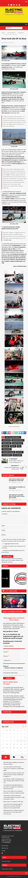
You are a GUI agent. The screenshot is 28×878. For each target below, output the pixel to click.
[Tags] (14, 757)
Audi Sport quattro (17, 440)
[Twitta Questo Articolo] (5, 432)
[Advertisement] (15, 19)
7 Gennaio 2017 (14, 499)
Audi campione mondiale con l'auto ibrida (17, 487)
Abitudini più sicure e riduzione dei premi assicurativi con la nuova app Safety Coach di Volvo (14, 812)
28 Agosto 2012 (14, 490)
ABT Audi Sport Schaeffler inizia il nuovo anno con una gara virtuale (16, 496)
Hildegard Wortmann (8, 452)
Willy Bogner (17, 455)
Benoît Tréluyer (17, 443)
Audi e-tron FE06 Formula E (13, 437)
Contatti (3, 850)
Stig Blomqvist (7, 455)
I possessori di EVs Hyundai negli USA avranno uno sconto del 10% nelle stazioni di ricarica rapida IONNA (13, 806)
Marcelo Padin (5, 845)
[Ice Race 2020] (14, 328)
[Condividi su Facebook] (3, 432)
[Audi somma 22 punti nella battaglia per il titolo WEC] (5, 480)
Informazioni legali (6, 861)
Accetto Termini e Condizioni (14, 668)
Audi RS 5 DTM (6, 440)
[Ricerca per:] (14, 28)
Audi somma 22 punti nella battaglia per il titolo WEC (16, 479)
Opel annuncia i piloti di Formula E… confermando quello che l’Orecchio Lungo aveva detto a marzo (14, 797)
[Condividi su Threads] (25, 432)
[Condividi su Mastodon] (18, 432)
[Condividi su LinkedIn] (7, 432)
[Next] (23, 578)
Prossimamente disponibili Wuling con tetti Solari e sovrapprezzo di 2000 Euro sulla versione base (13, 786)
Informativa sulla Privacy (10, 673)
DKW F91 (13, 446)
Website (4, 535)
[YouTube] (11, 4)
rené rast (19, 452)
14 (17, 741)
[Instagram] (14, 4)
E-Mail (3, 530)
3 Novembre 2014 (15, 482)
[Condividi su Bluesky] (23, 432)
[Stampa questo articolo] (14, 432)
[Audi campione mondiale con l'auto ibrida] (5, 488)
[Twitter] (16, 4)
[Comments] (22, 757)
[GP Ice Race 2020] (14, 276)
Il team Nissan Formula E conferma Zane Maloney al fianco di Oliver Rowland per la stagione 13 (14, 774)
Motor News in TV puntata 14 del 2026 (13, 801)
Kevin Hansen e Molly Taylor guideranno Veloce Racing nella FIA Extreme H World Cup (14, 780)
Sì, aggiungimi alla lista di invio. (11, 543)
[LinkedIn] (19, 4)
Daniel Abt (5, 446)
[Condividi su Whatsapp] (16, 432)
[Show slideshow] (14, 426)
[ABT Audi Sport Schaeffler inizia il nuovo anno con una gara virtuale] (5, 496)
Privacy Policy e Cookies (7, 869)
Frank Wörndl (6, 449)
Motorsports (11, 32)
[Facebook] (8, 4)
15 (21, 741)
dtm (19, 446)
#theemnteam (5, 848)
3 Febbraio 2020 (7, 42)
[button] (26, 1)
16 (24, 741)
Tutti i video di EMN (11, 591)
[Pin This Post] (9, 432)
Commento (4, 514)
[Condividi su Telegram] (21, 432)
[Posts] (6, 757)
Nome (3, 525)
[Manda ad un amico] (11, 432)
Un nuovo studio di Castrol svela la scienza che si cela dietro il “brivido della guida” (13, 768)
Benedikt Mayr (6, 443)
